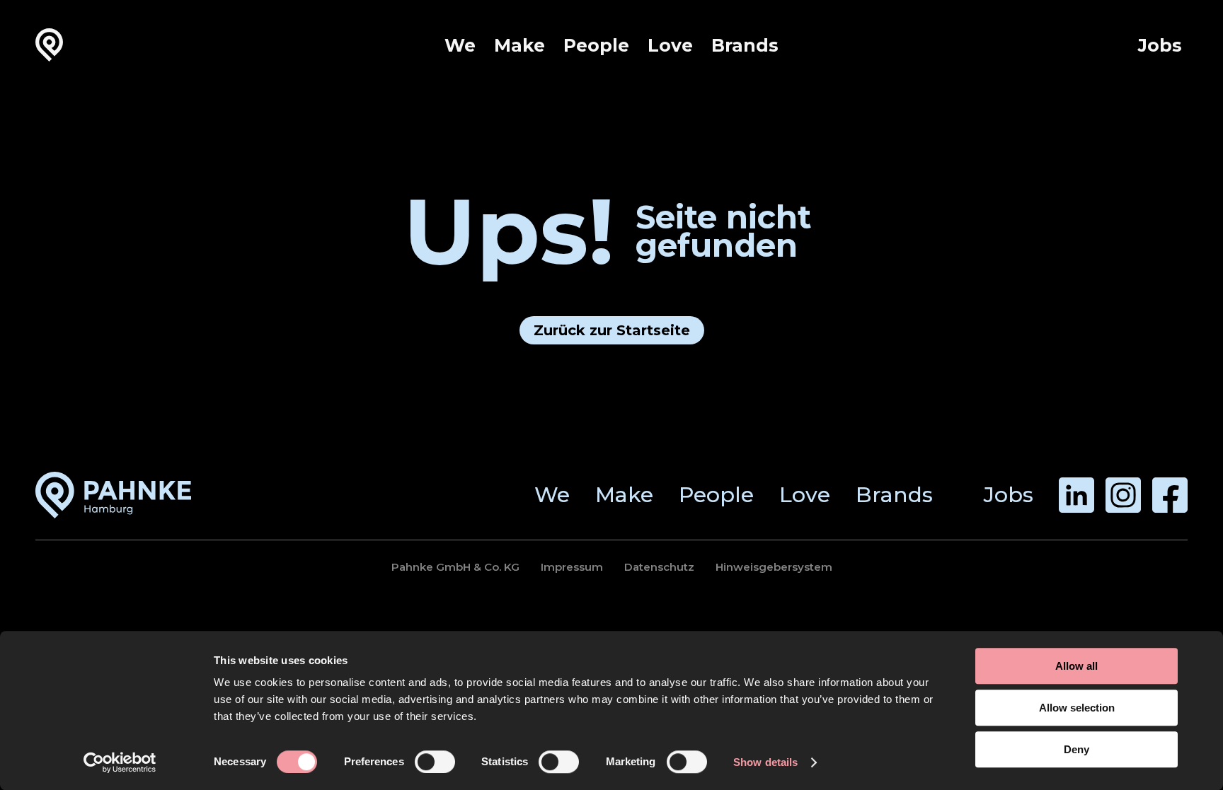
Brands (745, 45)
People (596, 45)
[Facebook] (1170, 495)
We (460, 45)
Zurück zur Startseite (612, 330)
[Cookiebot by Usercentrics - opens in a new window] (120, 762)
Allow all (1076, 666)
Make (519, 45)
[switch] (435, 761)
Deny (1076, 749)
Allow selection (1077, 708)
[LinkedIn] (1076, 495)
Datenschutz (659, 567)
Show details (765, 762)
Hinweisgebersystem (774, 567)
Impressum (572, 567)
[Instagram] (1123, 495)
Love (670, 45)
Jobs (1160, 45)
